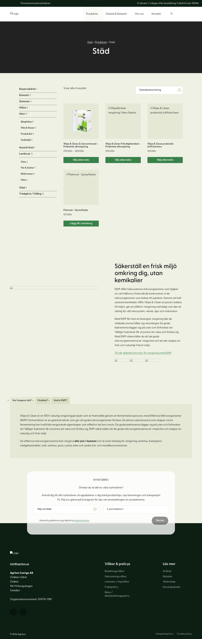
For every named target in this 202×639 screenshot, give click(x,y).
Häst (23, 114)
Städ (23, 188)
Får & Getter (28, 168)
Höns (24, 162)
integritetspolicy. (81, 521)
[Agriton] (14, 13)
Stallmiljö (27, 140)
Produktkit (27, 134)
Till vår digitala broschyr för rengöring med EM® (143, 353)
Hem (90, 42)
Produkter (101, 42)
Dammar (25, 101)
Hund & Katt (27, 147)
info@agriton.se (19, 564)
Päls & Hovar (28, 128)
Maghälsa (27, 122)
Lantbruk (26, 154)
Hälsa (23, 108)
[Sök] (184, 14)
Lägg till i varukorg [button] (81, 223)
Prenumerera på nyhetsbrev (35, 3)
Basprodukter (28, 89)
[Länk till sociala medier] (7, 3)
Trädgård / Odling (31, 194)
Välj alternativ (81, 160)
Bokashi (25, 95)
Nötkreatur (28, 174)
